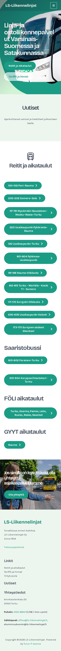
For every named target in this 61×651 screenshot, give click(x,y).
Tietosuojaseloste (14, 547)
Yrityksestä (10, 576)
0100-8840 (20, 612)
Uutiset (10, 583)
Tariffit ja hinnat (13, 571)
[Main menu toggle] (53, 5)
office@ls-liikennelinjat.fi (32, 620)
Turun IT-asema (32, 643)
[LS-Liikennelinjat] (21, 6)
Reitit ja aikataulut (14, 567)
